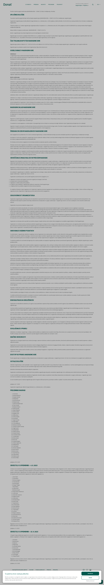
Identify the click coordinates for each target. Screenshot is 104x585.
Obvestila (55, 569)
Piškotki (49, 569)
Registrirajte (79, 5)
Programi (51, 4)
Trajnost (60, 4)
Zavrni (90, 577)
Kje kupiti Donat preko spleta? (19, 569)
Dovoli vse (90, 573)
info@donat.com (23, 560)
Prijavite (85, 5)
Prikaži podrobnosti (90, 581)
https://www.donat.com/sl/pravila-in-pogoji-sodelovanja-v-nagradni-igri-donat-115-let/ (48, 65)
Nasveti (43, 4)
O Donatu (28, 4)
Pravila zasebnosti (40, 569)
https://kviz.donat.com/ (42, 47)
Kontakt (31, 569)
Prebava (36, 4)
